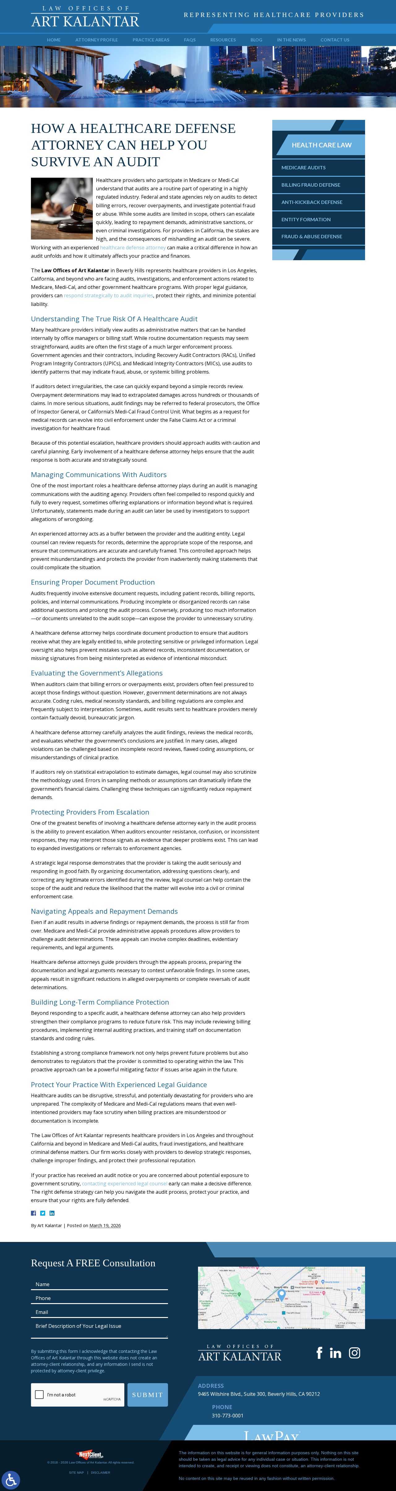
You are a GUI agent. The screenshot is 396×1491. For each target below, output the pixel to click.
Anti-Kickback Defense (312, 202)
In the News (291, 39)
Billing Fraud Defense (311, 185)
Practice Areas (151, 39)
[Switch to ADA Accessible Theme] (11, 1480)
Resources (223, 39)
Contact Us (335, 39)
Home (54, 39)
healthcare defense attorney (133, 247)
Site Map (76, 1472)
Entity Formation (306, 219)
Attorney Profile (96, 39)
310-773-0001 (227, 1415)
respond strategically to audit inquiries (108, 295)
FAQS (190, 39)
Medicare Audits (304, 167)
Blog (256, 39)
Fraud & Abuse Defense (312, 236)
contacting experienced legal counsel (124, 1183)
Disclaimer (100, 1472)
